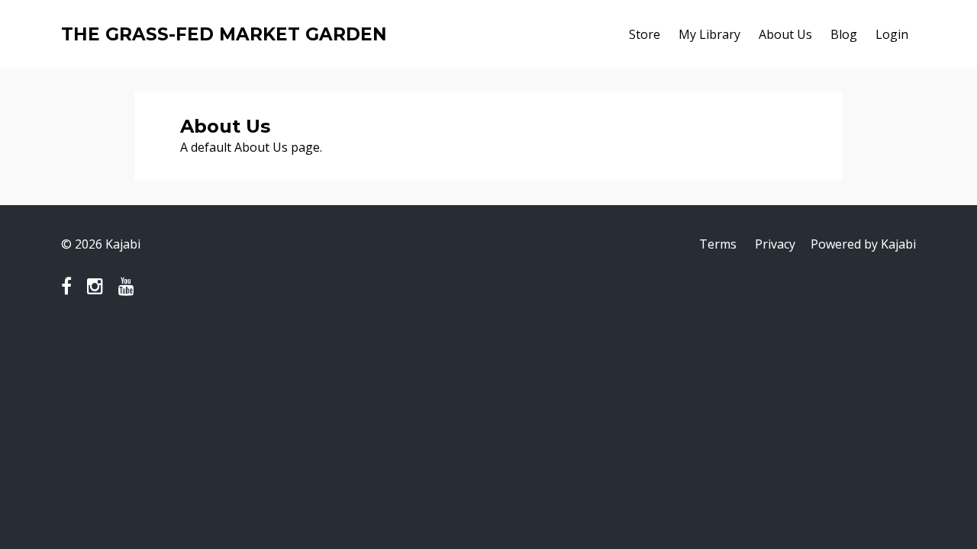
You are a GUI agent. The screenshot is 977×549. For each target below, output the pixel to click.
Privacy (775, 244)
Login (891, 34)
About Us (785, 34)
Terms (718, 244)
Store (644, 34)
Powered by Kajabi (863, 244)
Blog (843, 34)
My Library (709, 34)
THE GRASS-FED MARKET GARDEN (224, 34)
